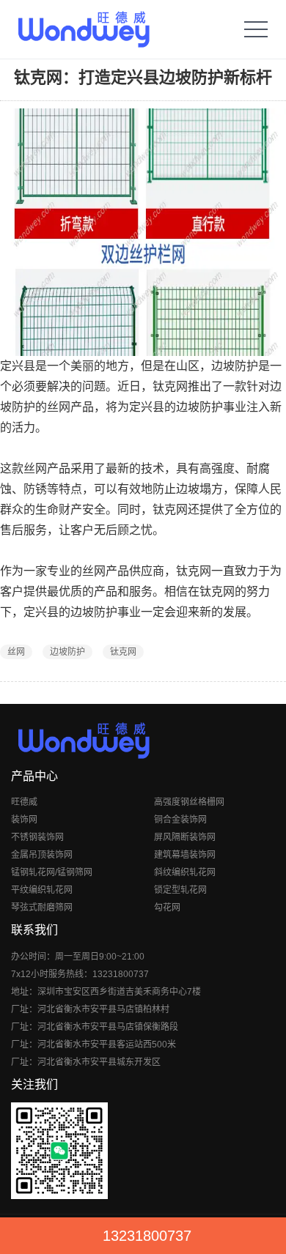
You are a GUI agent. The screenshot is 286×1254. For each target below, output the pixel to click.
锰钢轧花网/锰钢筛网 (51, 872)
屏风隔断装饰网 (185, 837)
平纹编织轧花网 (42, 890)
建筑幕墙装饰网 (185, 855)
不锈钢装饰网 (37, 837)
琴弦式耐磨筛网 (42, 907)
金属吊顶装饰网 (42, 855)
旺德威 (24, 802)
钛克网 (123, 652)
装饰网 (24, 820)
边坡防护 (67, 652)
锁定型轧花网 (180, 890)
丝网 (16, 652)
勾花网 (167, 907)
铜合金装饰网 (180, 820)
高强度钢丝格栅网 (189, 802)
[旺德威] (83, 29)
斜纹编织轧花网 (185, 872)
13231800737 (147, 1236)
